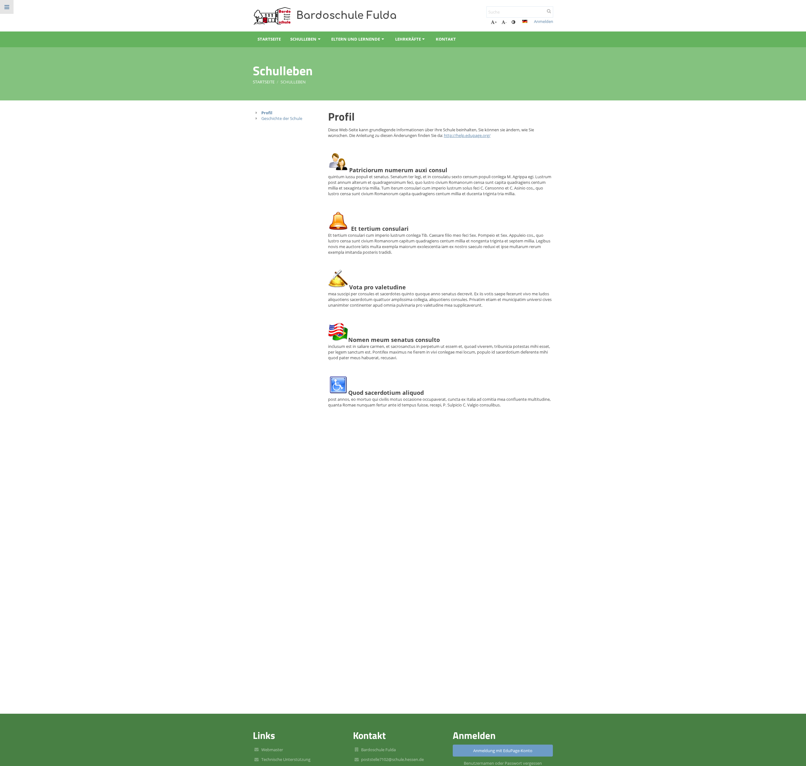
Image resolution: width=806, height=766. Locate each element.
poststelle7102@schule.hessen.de (392, 759)
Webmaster (272, 749)
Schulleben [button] (303, 39)
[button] (513, 22)
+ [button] (496, 22)
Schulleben (293, 82)
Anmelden (543, 21)
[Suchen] (549, 11)
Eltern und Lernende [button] (355, 39)
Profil (266, 113)
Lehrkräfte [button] (408, 39)
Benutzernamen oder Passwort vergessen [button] (503, 763)
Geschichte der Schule (281, 118)
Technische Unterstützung (285, 759)
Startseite (264, 82)
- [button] (506, 22)
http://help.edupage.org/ (467, 135)
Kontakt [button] (446, 39)
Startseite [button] (269, 39)
